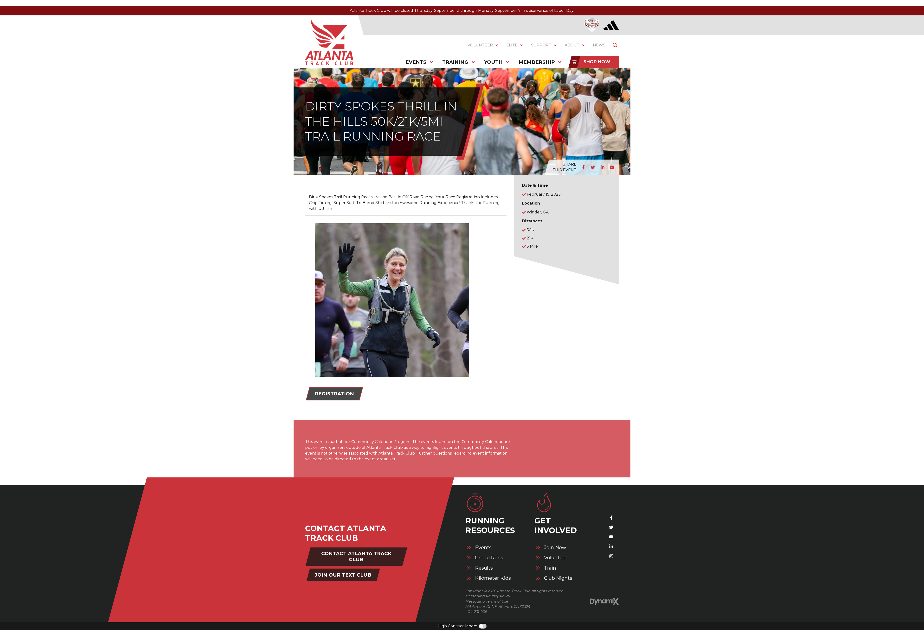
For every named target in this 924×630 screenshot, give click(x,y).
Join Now (555, 547)
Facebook (583, 167)
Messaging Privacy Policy (487, 596)
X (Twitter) (611, 527)
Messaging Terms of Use (486, 601)
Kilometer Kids (493, 578)
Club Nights (558, 578)
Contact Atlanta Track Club (356, 556)
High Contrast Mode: (457, 626)
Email (612, 167)
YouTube (611, 537)
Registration (334, 394)
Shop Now (597, 61)
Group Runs (489, 557)
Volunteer (555, 557)
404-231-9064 (477, 612)
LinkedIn (602, 167)
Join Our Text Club (343, 575)
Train (550, 568)
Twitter (593, 167)
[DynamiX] (604, 601)
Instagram (611, 556)
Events (483, 547)
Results (484, 568)
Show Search (615, 45)
